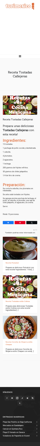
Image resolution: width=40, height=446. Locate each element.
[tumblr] (19, 403)
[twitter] (32, 398)
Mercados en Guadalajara (13, 425)
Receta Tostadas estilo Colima (18, 301)
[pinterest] (27, 398)
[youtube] (12, 398)
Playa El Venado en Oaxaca (14, 432)
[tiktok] (22, 398)
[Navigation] (20, 56)
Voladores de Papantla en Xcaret (16, 436)
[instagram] (17, 398)
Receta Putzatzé (12, 263)
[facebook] (7, 398)
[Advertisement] (20, 33)
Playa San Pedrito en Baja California (17, 422)
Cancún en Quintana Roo (13, 429)
